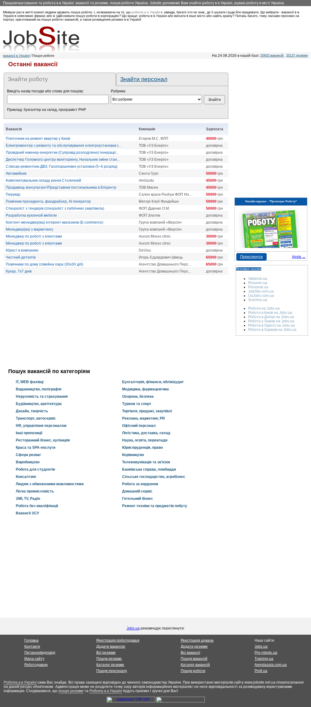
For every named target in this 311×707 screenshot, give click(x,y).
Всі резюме (106, 652)
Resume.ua (257, 283)
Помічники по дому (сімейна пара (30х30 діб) (44, 264)
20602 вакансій (271, 55)
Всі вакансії (190, 652)
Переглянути (251, 257)
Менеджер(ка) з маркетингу (29, 229)
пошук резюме (71, 691)
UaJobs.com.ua (261, 295)
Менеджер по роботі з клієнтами (34, 236)
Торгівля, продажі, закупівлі (147, 411)
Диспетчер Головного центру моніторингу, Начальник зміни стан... (63, 159)
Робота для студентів (35, 469)
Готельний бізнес (137, 498)
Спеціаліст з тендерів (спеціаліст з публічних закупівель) (55, 208)
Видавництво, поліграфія (38, 389)
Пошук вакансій (194, 659)
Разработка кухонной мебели (31, 215)
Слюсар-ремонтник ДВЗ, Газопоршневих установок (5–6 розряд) (62, 166)
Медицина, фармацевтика (145, 389)
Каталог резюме (110, 665)
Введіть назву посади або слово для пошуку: (45, 91)
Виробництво (27, 462)
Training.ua (264, 659)
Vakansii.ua (257, 278)
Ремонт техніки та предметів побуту (154, 506)
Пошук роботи (193, 671)
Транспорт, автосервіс (36, 418)
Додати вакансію (110, 646)
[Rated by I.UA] (180, 701)
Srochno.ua (257, 300)
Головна (31, 640)
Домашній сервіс (137, 491)
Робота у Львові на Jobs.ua (271, 321)
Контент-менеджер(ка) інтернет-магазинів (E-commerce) (54, 222)
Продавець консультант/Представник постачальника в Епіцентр (61, 187)
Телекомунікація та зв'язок (146, 462)
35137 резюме (297, 55)
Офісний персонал (139, 426)
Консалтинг (26, 477)
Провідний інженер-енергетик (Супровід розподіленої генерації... (62, 152)
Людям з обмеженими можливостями (50, 484)
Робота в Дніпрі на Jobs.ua (271, 317)
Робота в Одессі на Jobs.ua (271, 325)
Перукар (13, 194)
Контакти (32, 646)
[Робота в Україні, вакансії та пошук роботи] (41, 38)
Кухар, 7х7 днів (19, 271)
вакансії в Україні (16, 55)
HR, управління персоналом (41, 426)
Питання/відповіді (39, 652)
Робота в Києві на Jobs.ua (270, 313)
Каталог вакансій (195, 665)
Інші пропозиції (29, 433)
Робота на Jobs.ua (264, 308)
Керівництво (133, 455)
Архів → (299, 257)
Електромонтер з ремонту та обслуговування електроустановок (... (63, 145)
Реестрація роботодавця (117, 640)
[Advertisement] (116, 321)
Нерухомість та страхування (42, 396)
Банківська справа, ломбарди (149, 469)
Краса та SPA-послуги (35, 447)
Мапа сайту (34, 659)
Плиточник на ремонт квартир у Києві (38, 138)
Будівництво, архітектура (39, 404)
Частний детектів (21, 257)
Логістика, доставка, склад (146, 433)
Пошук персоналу (111, 671)
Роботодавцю (36, 665)
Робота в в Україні (20, 682)
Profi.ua (261, 671)
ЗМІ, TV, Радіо (28, 498)
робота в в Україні (146, 12)
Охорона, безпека (138, 396)
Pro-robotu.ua (266, 652)
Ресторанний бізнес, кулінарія (43, 440)
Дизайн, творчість (32, 411)
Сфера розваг (28, 455)
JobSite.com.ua (261, 291)
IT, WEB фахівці (29, 382)
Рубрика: (118, 91)
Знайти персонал (143, 79)
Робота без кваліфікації (37, 506)
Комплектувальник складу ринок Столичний (43, 180)
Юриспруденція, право (142, 447)
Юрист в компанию (22, 250)
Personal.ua (258, 287)
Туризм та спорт (136, 404)
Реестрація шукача (197, 640)
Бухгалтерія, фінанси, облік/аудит (153, 382)
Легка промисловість (35, 491)
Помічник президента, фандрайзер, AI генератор (48, 201)
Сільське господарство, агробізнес (153, 477)
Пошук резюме (109, 659)
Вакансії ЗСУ (27, 513)
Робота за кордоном (140, 484)
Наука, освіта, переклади (144, 440)
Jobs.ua (133, 628)
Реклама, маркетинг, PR (143, 418)
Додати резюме (194, 646)
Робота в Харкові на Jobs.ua (272, 330)
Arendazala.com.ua (271, 665)
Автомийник (16, 173)
